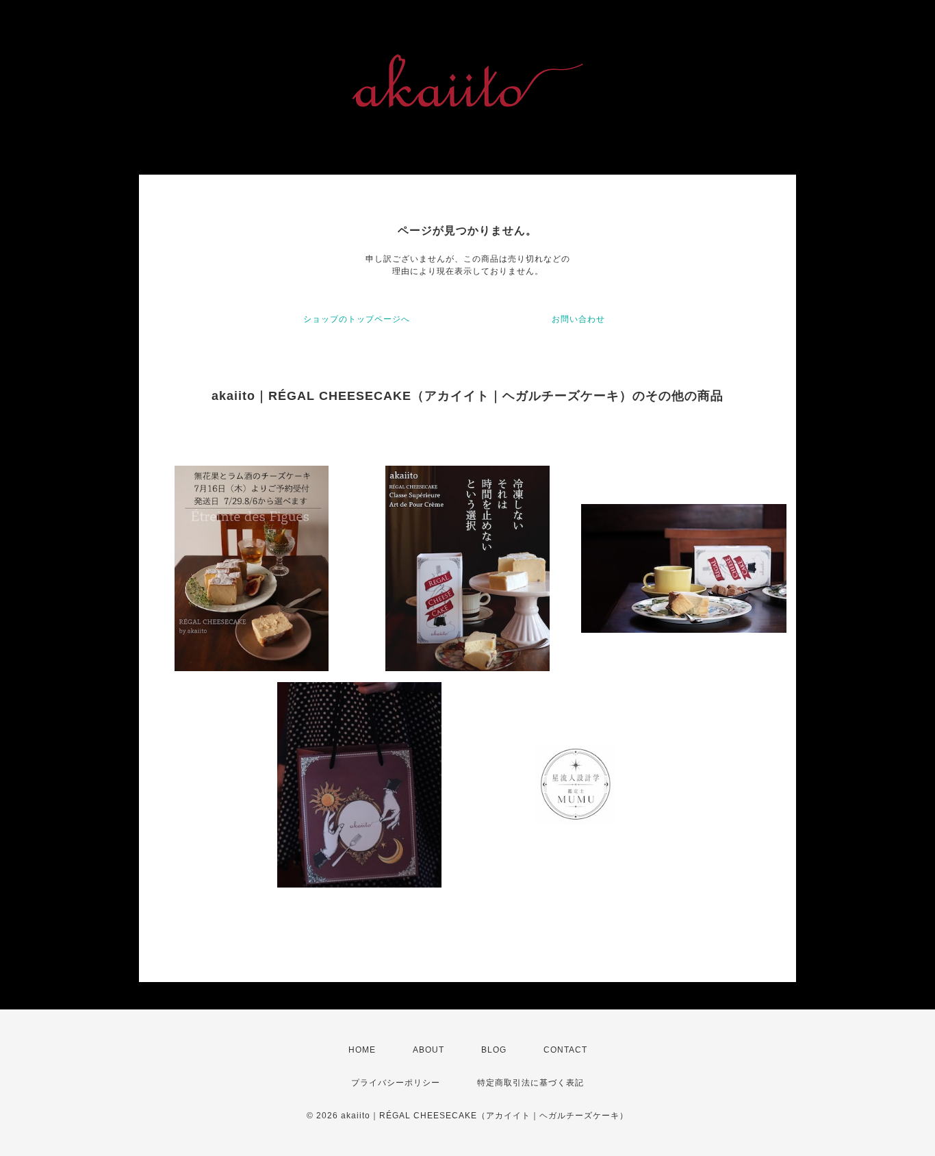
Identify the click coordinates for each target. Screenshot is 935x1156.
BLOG (494, 1050)
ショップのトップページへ (356, 319)
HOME (362, 1050)
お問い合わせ (578, 319)
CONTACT (565, 1050)
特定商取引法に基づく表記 (530, 1083)
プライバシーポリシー (395, 1083)
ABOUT (428, 1050)
